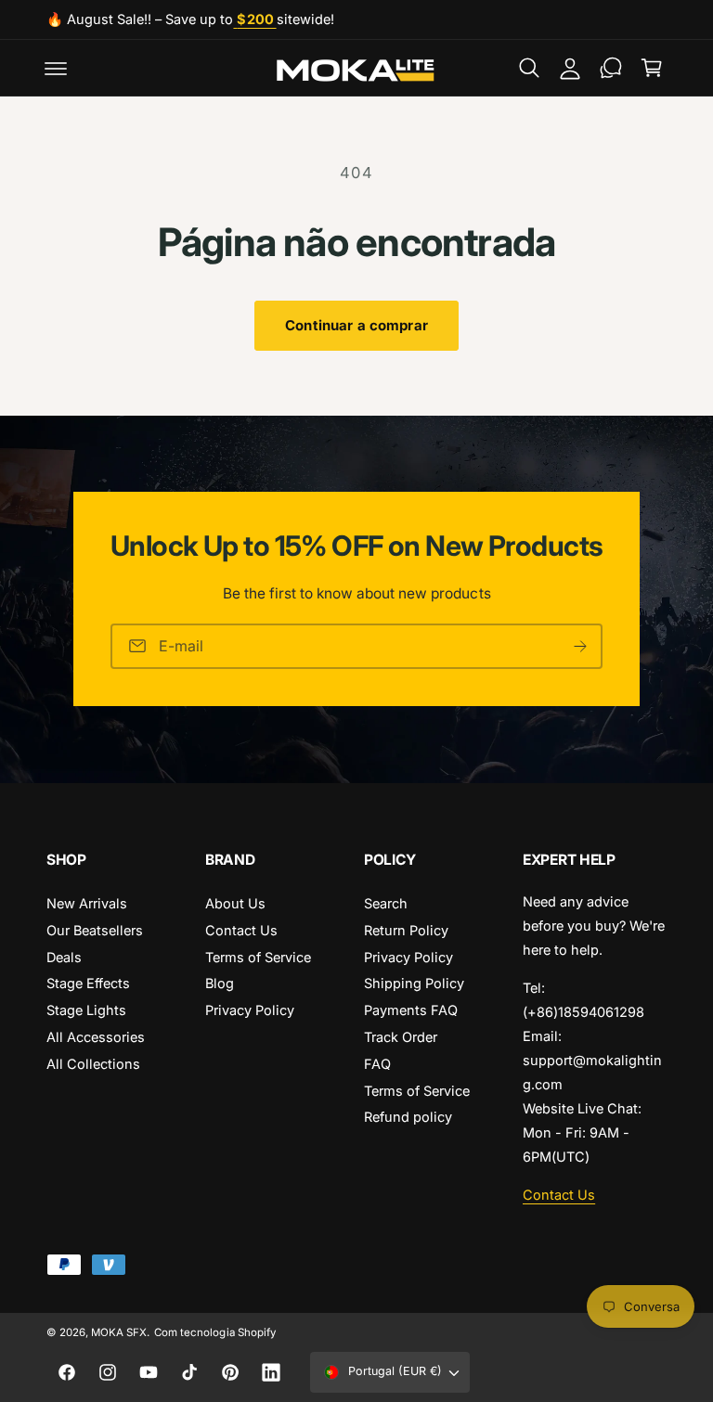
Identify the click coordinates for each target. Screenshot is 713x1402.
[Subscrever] (580, 646)
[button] (55, 67)
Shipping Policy (414, 983)
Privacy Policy (249, 1010)
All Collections (93, 1064)
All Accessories (95, 1037)
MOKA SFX (119, 1332)
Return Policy (406, 930)
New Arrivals (86, 903)
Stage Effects (88, 983)
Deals (64, 957)
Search (386, 903)
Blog (219, 983)
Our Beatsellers (94, 930)
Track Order (400, 1037)
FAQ (377, 1064)
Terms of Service (258, 957)
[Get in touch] (610, 67)
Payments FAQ (411, 1010)
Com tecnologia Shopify (214, 1332)
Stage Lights (86, 1010)
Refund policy (408, 1117)
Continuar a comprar (356, 325)
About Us (235, 903)
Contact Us (241, 930)
